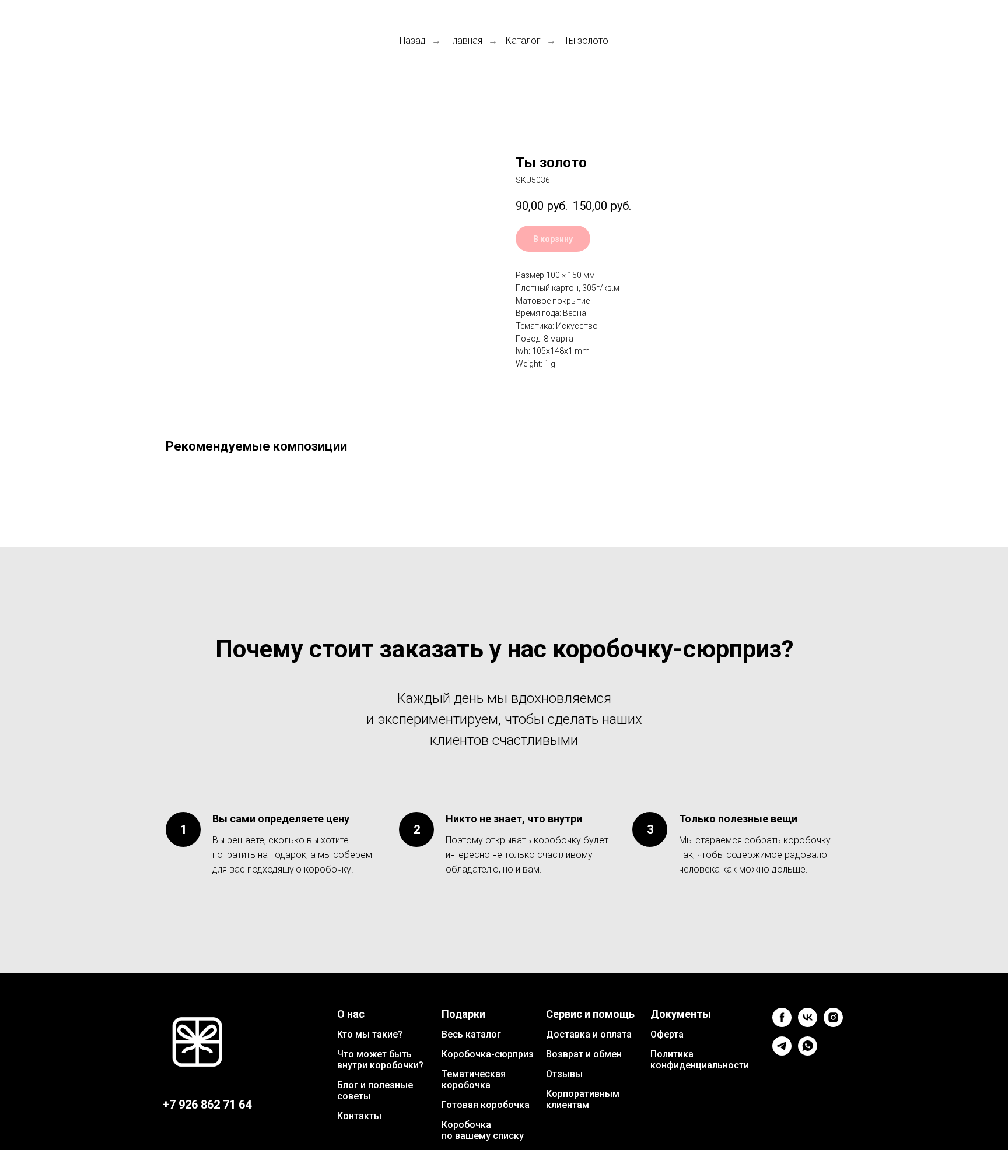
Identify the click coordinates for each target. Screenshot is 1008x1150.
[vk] (807, 1024)
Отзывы (564, 1073)
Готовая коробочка (486, 1104)
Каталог (523, 40)
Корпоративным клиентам (583, 1099)
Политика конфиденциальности (699, 1060)
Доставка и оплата (589, 1034)
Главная (465, 40)
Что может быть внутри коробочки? (380, 1060)
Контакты (359, 1115)
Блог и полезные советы (375, 1090)
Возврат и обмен (584, 1054)
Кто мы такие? (369, 1034)
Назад (413, 40)
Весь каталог (471, 1034)
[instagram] (833, 1024)
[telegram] (782, 1052)
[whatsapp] (807, 1052)
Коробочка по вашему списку (483, 1130)
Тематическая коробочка (474, 1079)
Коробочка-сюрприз (488, 1054)
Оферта (667, 1034)
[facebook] (782, 1024)
